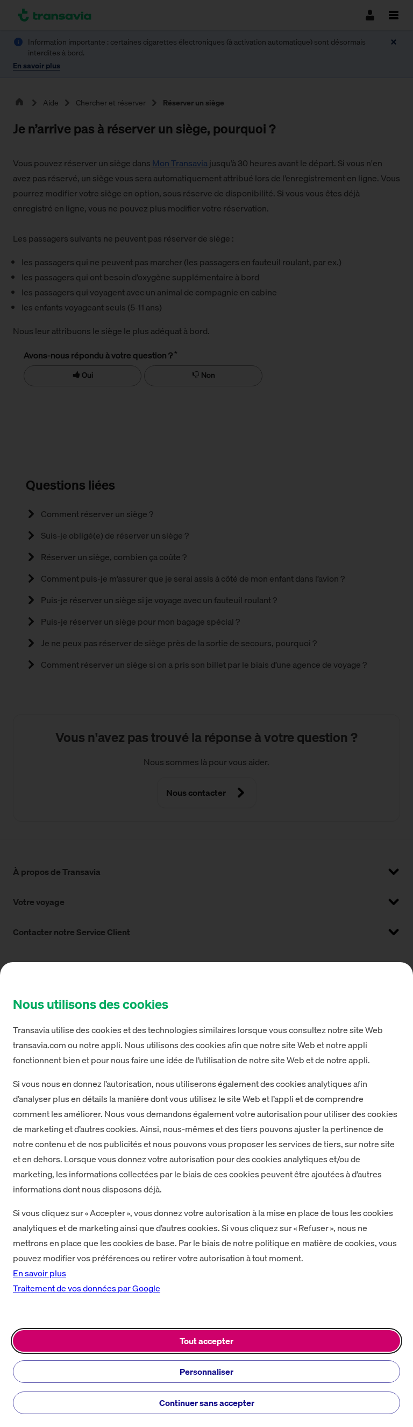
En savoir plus (39, 1273)
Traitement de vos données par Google (86, 1288)
